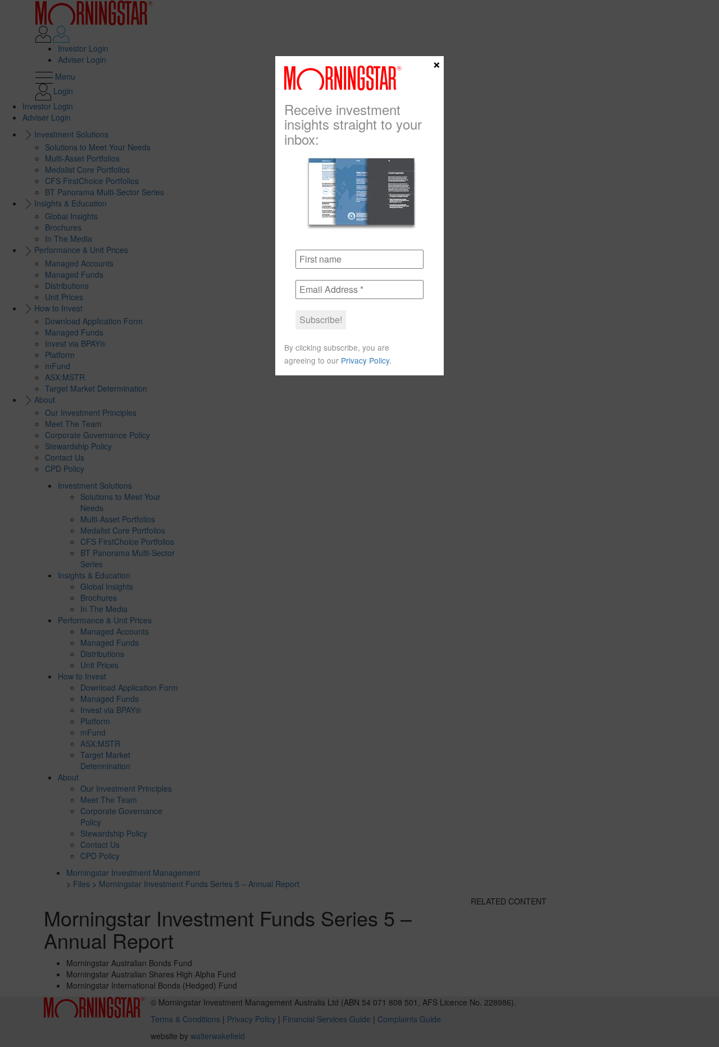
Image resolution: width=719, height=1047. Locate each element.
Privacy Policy (365, 360)
